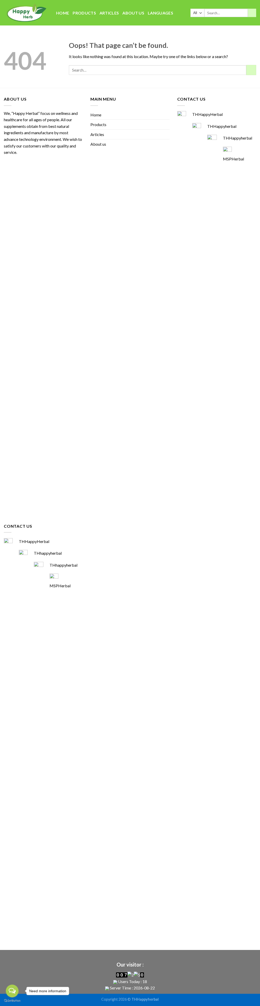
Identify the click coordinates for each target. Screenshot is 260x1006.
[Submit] (252, 13)
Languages (160, 12)
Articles (109, 12)
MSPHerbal (233, 158)
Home (62, 12)
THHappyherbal (221, 126)
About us (133, 12)
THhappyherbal (48, 553)
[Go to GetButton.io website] (12, 1000)
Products (84, 12)
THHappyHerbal (207, 114)
